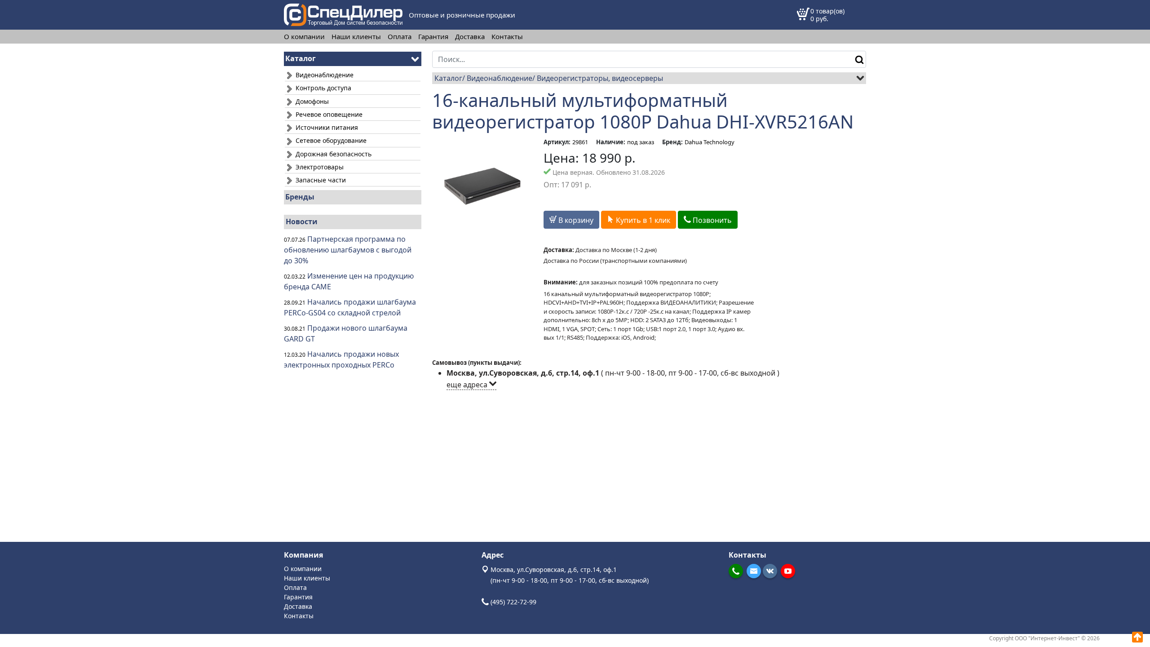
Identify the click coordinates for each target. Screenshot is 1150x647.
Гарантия (433, 36)
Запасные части (320, 180)
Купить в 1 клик (642, 220)
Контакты (507, 36)
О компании (304, 36)
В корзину (575, 220)
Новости (302, 221)
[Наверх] (1137, 637)
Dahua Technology (709, 142)
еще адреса (468, 385)
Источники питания (326, 127)
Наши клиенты (356, 36)
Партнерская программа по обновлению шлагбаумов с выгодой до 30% (347, 250)
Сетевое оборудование (330, 140)
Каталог (448, 78)
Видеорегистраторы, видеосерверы (600, 78)
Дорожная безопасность (333, 154)
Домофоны (311, 101)
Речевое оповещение (328, 114)
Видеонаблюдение (324, 75)
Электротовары (319, 167)
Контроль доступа (322, 88)
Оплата (399, 36)
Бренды (299, 197)
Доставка (470, 36)
